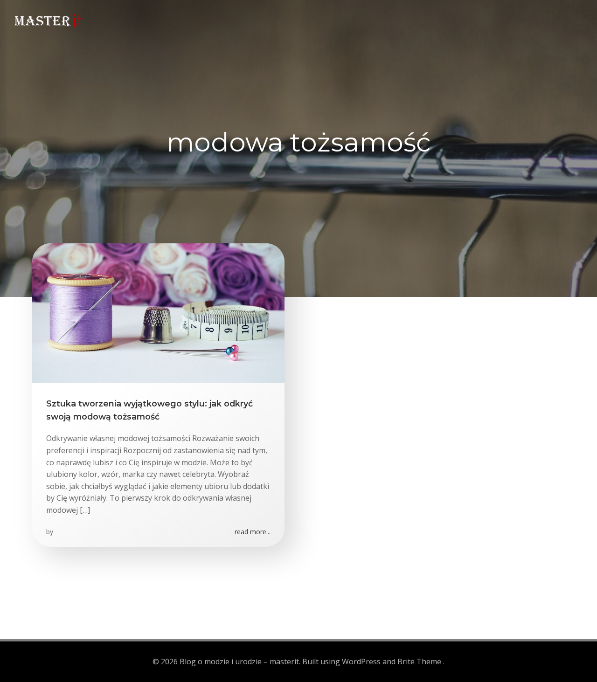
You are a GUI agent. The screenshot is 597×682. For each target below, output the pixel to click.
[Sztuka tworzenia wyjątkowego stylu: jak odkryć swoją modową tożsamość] (158, 312)
